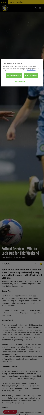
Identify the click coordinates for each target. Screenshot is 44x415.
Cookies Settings (20, 81)
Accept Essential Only (14, 75)
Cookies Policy (31, 70)
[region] (22, 73)
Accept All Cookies (31, 75)
